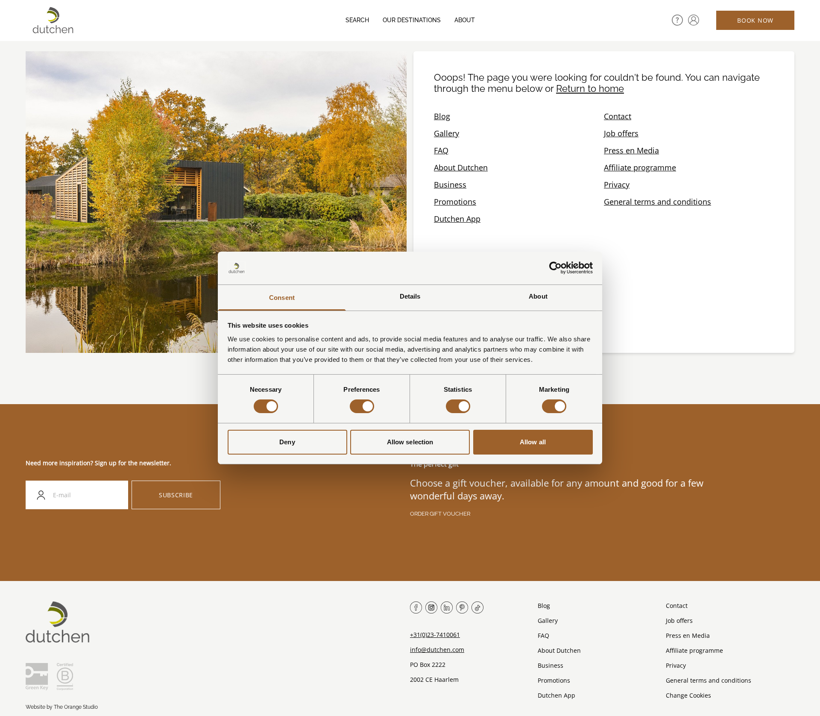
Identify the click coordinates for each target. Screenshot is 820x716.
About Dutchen (461, 167)
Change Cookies (688, 695)
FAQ (441, 150)
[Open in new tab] (693, 20)
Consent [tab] (282, 297)
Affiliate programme (640, 167)
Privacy (617, 184)
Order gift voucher (440, 514)
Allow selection (410, 442)
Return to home (590, 88)
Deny (287, 442)
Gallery (446, 133)
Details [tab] (410, 296)
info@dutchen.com (437, 650)
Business (450, 184)
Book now (755, 20)
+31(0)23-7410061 (435, 635)
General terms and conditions (657, 202)
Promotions (455, 202)
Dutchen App (457, 219)
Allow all (533, 442)
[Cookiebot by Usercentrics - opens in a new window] (555, 267)
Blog (442, 116)
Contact (617, 116)
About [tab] (538, 296)
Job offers (621, 133)
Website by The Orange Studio (62, 707)
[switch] (362, 406)
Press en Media (631, 150)
